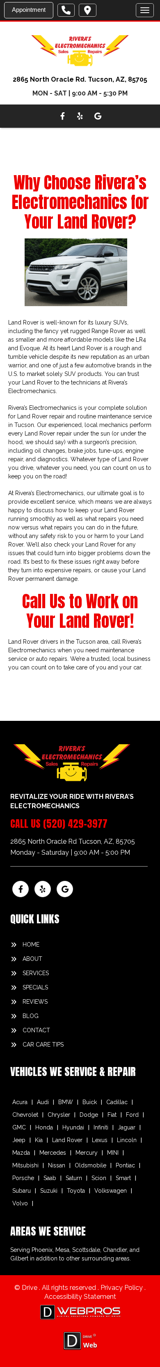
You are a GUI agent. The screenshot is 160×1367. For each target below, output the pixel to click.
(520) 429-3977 (75, 823)
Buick (89, 1102)
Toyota (76, 1190)
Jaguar (126, 1127)
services (36, 973)
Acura (19, 1102)
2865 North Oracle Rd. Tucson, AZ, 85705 (80, 79)
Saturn (74, 1178)
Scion (98, 1178)
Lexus (99, 1140)
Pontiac (125, 1165)
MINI (113, 1152)
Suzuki (48, 1190)
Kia (39, 1140)
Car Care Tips (43, 1044)
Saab (49, 1178)
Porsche (23, 1178)
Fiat (112, 1114)
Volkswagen (110, 1190)
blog (31, 1016)
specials (35, 987)
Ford (132, 1114)
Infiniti (101, 1127)
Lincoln (127, 1140)
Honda (44, 1127)
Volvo (20, 1203)
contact (36, 1030)
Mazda (21, 1152)
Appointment (29, 9)
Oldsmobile (90, 1165)
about (32, 959)
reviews (35, 1001)
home (31, 944)
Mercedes (52, 1152)
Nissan (56, 1165)
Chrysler (59, 1114)
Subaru (21, 1190)
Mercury (86, 1152)
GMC (19, 1127)
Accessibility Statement (80, 1296)
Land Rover (67, 1140)
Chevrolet (25, 1114)
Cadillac (117, 1102)
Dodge (89, 1114)
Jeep (18, 1140)
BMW (65, 1102)
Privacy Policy (122, 1287)
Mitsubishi (25, 1165)
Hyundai (73, 1127)
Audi (43, 1102)
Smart (123, 1178)
